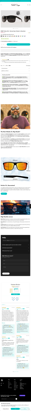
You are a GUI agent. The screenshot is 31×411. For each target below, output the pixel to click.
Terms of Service (15, 389)
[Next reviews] (29, 60)
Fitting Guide (9, 384)
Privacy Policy (16, 387)
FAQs (8, 240)
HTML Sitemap (10, 387)
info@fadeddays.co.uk (23, 383)
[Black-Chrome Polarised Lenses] (8, 36)
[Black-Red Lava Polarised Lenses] (14, 36)
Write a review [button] (15, 294)
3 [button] (15, 371)
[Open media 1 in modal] (21, 11)
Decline (25, 408)
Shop (8, 381)
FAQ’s (9, 385)
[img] (4, 307)
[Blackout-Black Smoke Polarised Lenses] (3, 36)
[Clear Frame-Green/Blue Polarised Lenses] (22, 36)
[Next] (30, 1)
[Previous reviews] (1, 60)
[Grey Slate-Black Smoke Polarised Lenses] (6, 36)
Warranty (15, 384)
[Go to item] (13, 28)
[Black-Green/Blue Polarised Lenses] (16, 36)
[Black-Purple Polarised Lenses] (18, 36)
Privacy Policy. (13, 405)
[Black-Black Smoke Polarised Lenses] (1, 36)
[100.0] (13, 298)
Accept (15, 408)
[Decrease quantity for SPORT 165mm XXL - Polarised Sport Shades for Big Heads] (2, 44)
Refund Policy (16, 386)
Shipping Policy (16, 385)
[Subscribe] (16, 399)
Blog (8, 386)
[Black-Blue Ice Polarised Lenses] (10, 36)
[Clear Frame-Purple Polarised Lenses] (25, 36)
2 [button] (14, 371)
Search (15, 381)
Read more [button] (3, 322)
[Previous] (1, 1)
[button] (15, 60)
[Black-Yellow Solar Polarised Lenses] (12, 36)
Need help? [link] (28, 65)
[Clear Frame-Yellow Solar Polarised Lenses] (20, 36)
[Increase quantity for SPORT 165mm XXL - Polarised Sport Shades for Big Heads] (5, 44)
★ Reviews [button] (30, 206)
